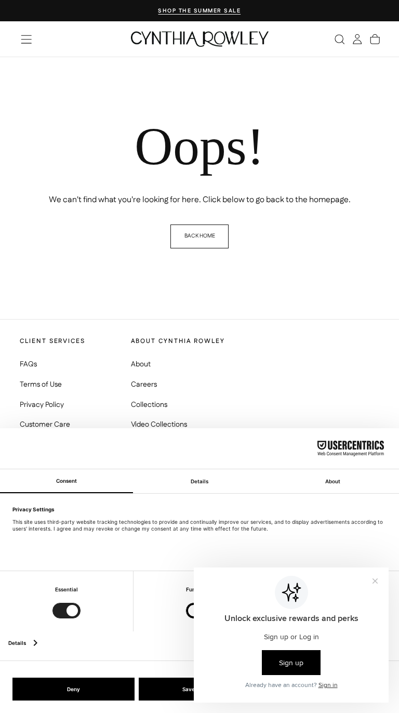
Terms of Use (41, 384)
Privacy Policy (42, 405)
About (141, 364)
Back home (199, 236)
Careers (144, 384)
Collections (149, 405)
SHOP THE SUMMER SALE (199, 11)
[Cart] (374, 39)
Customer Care (45, 424)
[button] (26, 39)
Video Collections (159, 424)
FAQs (28, 364)
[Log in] (357, 39)
